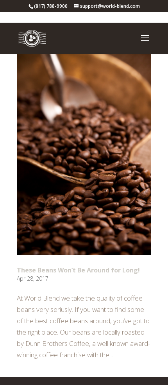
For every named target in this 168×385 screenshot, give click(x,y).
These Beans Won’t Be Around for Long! (78, 270)
